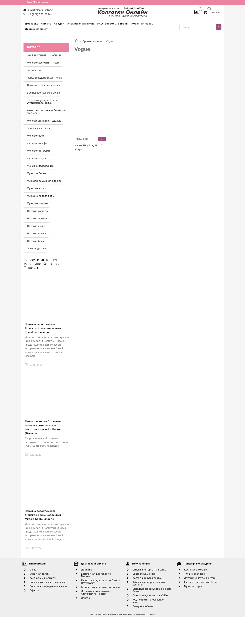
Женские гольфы (37, 143)
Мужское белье (36, 173)
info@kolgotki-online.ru (40, 10)
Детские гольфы (37, 234)
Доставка (31, 24)
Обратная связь (142, 24)
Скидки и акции (36, 55)
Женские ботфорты (39, 151)
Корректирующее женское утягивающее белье (43, 101)
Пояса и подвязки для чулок (44, 78)
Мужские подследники (40, 196)
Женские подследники (40, 166)
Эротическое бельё (39, 128)
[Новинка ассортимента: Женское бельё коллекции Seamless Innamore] (46, 295)
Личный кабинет (36, 29)
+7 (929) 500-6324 (39, 14)
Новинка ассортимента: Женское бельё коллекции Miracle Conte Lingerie (43, 515)
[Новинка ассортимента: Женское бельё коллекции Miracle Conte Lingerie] (46, 482)
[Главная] (76, 41)
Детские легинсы (37, 219)
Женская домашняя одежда (44, 121)
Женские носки (36, 136)
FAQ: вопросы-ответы (112, 24)
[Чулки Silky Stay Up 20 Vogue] (90, 97)
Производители (92, 41)
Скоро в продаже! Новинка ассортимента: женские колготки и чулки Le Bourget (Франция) (44, 427)
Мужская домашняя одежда (44, 181)
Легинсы (32, 85)
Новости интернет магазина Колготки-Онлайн (42, 264)
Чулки (57, 63)
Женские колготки (38, 63)
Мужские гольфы (37, 203)
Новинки (55, 55)
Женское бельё (51, 85)
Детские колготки (37, 211)
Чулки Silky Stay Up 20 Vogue (88, 148)
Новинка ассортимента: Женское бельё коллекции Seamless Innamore (43, 328)
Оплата (46, 24)
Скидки (59, 24)
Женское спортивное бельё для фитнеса (46, 112)
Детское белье (36, 241)
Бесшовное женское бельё (43, 93)
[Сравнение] (196, 12)
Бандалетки (34, 70)
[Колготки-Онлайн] (123, 11)
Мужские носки (36, 188)
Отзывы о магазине (81, 24)
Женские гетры (36, 158)
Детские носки (36, 226)
